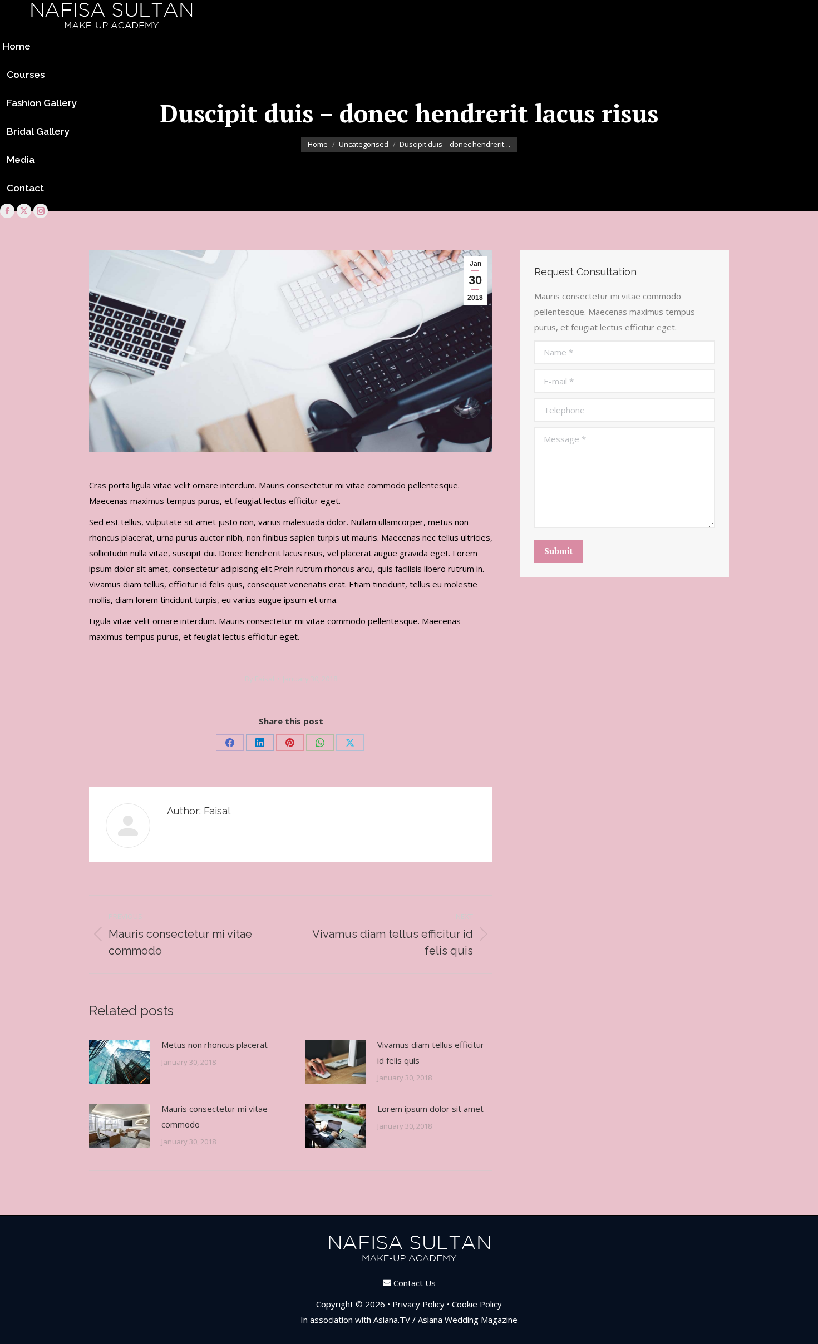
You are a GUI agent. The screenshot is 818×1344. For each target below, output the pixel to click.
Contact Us (414, 1282)
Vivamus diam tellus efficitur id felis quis (430, 1052)
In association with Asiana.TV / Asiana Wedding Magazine (409, 1319)
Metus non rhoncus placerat (214, 1044)
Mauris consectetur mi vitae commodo (214, 1116)
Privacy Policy (418, 1304)
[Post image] (119, 1062)
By (259, 679)
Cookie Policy (477, 1304)
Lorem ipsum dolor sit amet (430, 1108)
